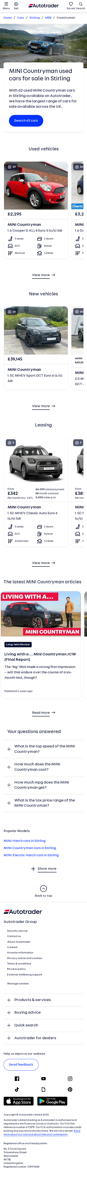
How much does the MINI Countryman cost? (37, 767)
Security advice (17, 931)
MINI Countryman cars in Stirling (30, 848)
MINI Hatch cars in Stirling (25, 841)
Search (80, 8)
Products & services (32, 1000)
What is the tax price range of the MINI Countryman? (44, 803)
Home (8, 18)
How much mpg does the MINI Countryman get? (41, 785)
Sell (16, 8)
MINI (48, 18)
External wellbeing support (24, 974)
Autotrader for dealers (35, 1038)
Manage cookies (18, 983)
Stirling (34, 18)
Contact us (14, 936)
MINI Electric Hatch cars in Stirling (31, 855)
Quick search (26, 1025)
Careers (12, 947)
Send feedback (21, 1065)
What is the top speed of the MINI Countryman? (44, 749)
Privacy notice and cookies (24, 958)
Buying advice (27, 1012)
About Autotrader (18, 942)
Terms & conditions (19, 963)
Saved (71, 8)
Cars (20, 18)
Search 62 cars (26, 121)
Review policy (16, 969)
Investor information (20, 952)
